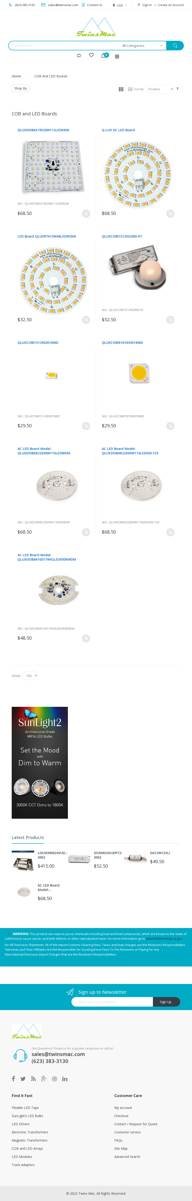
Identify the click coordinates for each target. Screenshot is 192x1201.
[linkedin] (65, 1079)
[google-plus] (44, 1079)
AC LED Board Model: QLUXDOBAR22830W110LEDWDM (44, 450)
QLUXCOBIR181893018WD (122, 342)
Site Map (121, 1148)
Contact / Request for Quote (136, 1124)
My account (123, 1107)
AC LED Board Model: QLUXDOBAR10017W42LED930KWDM (47, 557)
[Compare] (79, 55)
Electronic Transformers (30, 1132)
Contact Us (94, 5)
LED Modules (22, 1156)
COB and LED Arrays (27, 1148)
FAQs (118, 1140)
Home (16, 76)
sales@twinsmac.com (63, 5)
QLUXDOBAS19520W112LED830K (43, 130)
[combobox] (64, 45)
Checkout (121, 1116)
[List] (130, 89)
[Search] (175, 45)
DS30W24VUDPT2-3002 (108, 855)
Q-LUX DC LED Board (118, 130)
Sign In (147, 5)
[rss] (33, 1079)
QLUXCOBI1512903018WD (38, 342)
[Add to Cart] (86, 214)
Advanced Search (127, 1156)
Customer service (127, 1132)
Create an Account (171, 5)
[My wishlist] (91, 55)
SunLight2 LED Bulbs (27, 1116)
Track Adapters (23, 1165)
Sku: (20, 204)
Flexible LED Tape (25, 1107)
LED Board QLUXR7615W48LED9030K (47, 236)
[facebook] (14, 1079)
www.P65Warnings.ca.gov (164, 938)
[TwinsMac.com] (96, 26)
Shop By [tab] (20, 88)
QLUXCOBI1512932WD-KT (122, 236)
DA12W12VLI (160, 853)
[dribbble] (54, 1079)
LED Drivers (21, 1124)
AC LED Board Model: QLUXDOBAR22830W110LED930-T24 (130, 450)
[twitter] (23, 1079)
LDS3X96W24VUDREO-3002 (53, 855)
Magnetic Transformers (30, 1140)
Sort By (139, 89)
